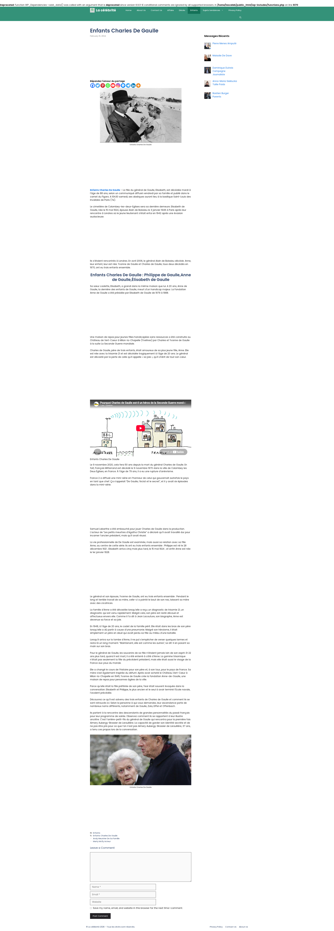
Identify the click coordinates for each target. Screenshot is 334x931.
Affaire (170, 10)
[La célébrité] (92, 10)
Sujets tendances (211, 10)
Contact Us (156, 10)
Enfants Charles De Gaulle (105, 190)
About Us (141, 10)
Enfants (194, 10)
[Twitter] (97, 85)
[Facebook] (92, 85)
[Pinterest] (102, 85)
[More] (138, 85)
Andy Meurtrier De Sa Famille (106, 838)
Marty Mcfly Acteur (102, 841)
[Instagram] (118, 85)
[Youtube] (113, 85)
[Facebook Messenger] (123, 85)
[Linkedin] (133, 85)
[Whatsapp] (108, 85)
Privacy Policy (235, 10)
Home (129, 10)
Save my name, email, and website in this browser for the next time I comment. (138, 908)
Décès (182, 10)
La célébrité (106, 10)
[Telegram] (128, 85)
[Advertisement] (140, 60)
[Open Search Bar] (240, 17)
